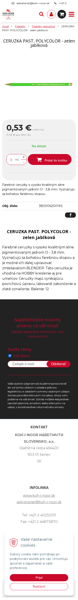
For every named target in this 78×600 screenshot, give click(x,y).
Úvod (5, 26)
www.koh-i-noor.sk (39, 495)
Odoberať (58, 364)
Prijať (39, 577)
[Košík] (61, 14)
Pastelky (20, 26)
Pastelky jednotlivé (43, 26)
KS (17, 159)
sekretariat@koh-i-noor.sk (33, 3)
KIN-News (21, 356)
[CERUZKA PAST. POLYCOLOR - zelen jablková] (39, 84)
